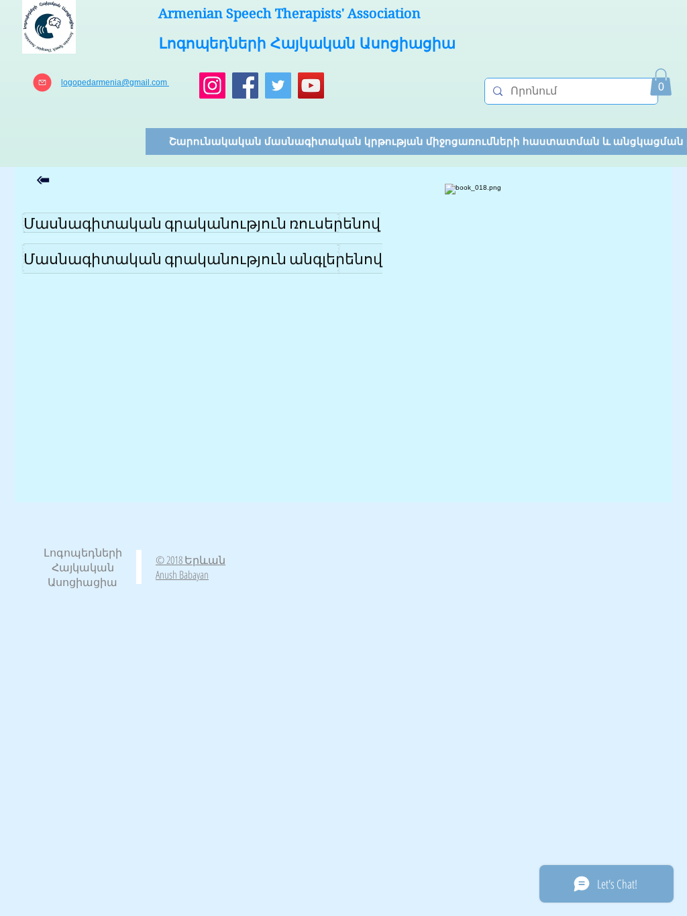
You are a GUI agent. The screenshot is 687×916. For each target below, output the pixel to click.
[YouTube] (311, 85)
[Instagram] (212, 85)
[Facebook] (245, 85)
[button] (660, 82)
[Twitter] (278, 85)
